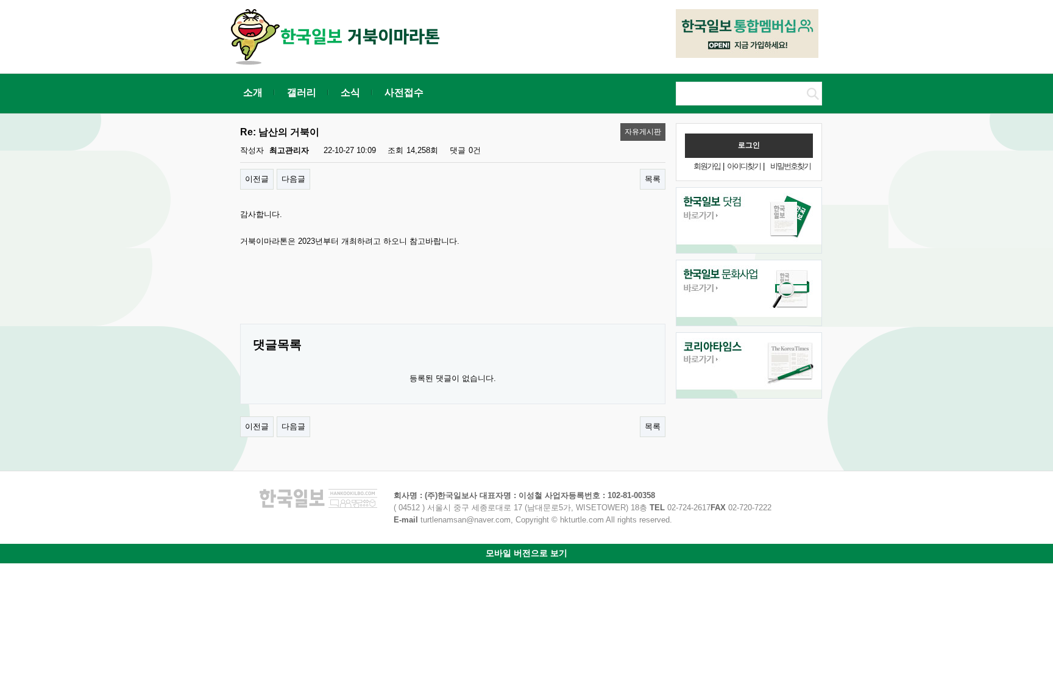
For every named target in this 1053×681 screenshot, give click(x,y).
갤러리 (301, 92)
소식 (350, 92)
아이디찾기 (743, 166)
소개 (253, 92)
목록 (653, 179)
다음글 (293, 179)
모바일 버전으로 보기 (526, 553)
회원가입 (706, 166)
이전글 (257, 179)
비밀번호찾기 (790, 166)
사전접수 (404, 92)
